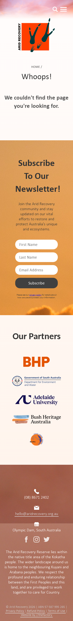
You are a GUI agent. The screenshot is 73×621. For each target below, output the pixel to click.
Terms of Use (56, 611)
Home (35, 67)
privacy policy (35, 295)
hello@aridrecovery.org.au (36, 513)
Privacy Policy (15, 611)
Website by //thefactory (36, 615)
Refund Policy (36, 611)
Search (55, 9)
